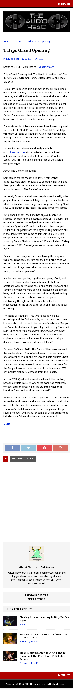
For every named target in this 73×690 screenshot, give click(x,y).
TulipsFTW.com (16, 152)
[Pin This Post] (44, 448)
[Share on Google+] (60, 448)
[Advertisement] (36, 502)
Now (41, 58)
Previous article (36, 595)
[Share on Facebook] (12, 448)
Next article (36, 599)
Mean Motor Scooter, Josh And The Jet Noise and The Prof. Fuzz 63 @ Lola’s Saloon (43, 655)
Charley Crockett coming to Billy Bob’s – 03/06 (44, 619)
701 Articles (47, 567)
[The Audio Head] (36, 21)
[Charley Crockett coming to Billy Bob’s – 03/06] (10, 624)
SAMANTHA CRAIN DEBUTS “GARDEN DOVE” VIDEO (43, 636)
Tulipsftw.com (45, 67)
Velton (28, 58)
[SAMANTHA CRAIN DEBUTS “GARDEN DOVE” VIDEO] (10, 642)
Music (6, 423)
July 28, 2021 (12, 58)
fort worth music (23, 458)
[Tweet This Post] (28, 448)
